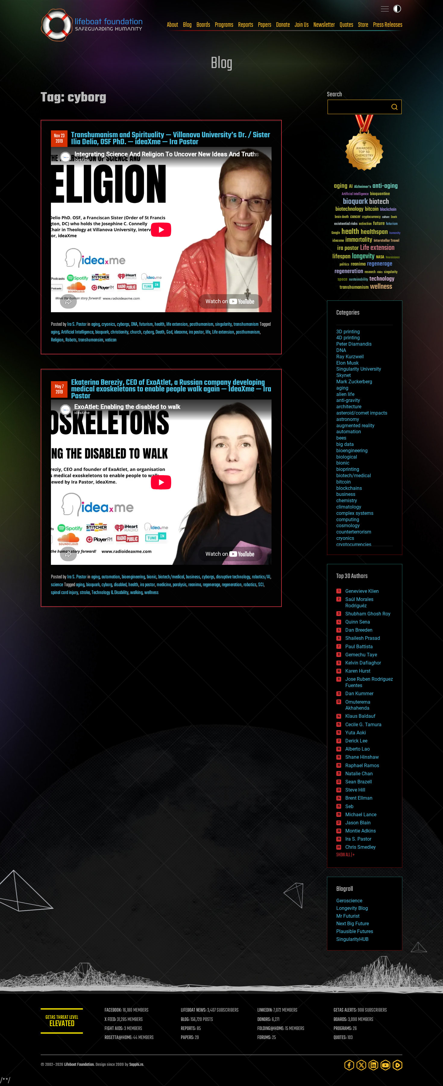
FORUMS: (264, 1038)
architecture (348, 406)
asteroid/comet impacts (361, 413)
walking (136, 593)
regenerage (211, 585)
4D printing (348, 338)
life (208, 332)
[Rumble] (397, 1065)
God (169, 332)
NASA (380, 257)
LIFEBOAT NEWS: (193, 1010)
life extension (177, 324)
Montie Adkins (360, 831)
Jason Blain (358, 823)
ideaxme (180, 332)
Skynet (343, 375)
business (193, 577)
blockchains (349, 488)
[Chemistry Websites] (364, 144)
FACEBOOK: (113, 1010)
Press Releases (387, 25)
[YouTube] (385, 1065)
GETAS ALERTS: (345, 1010)
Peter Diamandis (354, 344)
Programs (224, 25)
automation (111, 577)
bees (341, 438)
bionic (151, 577)
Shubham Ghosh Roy (368, 614)
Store (363, 25)
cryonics (108, 324)
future (379, 223)
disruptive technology (233, 577)
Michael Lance (360, 814)
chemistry (346, 500)
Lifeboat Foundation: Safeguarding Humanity (92, 25)
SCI (261, 585)
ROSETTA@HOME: (118, 1038)
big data (345, 444)
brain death (342, 217)
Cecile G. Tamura (363, 724)
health (160, 324)
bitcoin (372, 209)
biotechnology (349, 209)
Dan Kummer (359, 693)
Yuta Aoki (355, 733)
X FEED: (110, 1020)
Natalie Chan (359, 773)
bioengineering (133, 577)
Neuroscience (393, 258)
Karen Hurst (357, 671)
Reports (245, 25)
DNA (134, 324)
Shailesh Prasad (362, 638)
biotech (379, 202)
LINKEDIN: (264, 1010)
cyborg (148, 332)
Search (394, 107)
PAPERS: (187, 1038)
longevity (363, 256)
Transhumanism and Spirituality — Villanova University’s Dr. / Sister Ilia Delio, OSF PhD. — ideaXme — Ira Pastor (170, 138)
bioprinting (347, 469)
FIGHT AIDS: (114, 1029)
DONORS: (264, 1020)
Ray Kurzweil (350, 356)
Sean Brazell (358, 782)
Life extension (223, 332)
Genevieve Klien (362, 591)
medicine (164, 585)
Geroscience (349, 901)
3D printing (348, 332)
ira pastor (196, 332)
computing (347, 519)
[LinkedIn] (373, 1065)
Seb (349, 806)
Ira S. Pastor (76, 324)
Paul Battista (359, 646)
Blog (187, 25)
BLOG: (185, 1020)
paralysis (180, 585)
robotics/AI (261, 577)
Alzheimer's (362, 187)
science (57, 585)
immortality (358, 240)
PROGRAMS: (343, 1029)
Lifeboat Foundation (79, 1064)
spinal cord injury (64, 593)
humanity (395, 233)
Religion (57, 340)
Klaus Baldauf (360, 716)
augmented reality (355, 425)
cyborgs (123, 324)
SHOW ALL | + (345, 855)
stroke (85, 593)
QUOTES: (340, 1038)
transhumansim (90, 340)
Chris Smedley (360, 847)
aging (95, 324)
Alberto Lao (357, 749)
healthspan (374, 232)
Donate (283, 25)
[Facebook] (349, 1065)
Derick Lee (356, 741)
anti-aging (385, 186)
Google (335, 233)
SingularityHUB (352, 939)
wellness (151, 593)
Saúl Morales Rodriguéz (359, 602)
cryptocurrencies (353, 544)
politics (344, 265)
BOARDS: (340, 1020)
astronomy (347, 419)
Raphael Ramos (362, 765)
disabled (120, 585)
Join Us (302, 25)
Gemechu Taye (361, 655)
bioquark (102, 332)
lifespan (341, 256)
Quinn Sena (357, 622)
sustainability (358, 280)
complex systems (354, 513)
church (135, 332)
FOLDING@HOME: (270, 1029)
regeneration (232, 585)
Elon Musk (347, 363)
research (370, 272)
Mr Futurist (348, 916)
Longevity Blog (352, 908)
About (172, 25)
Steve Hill (355, 790)
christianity (119, 332)
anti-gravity (348, 400)
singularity (223, 324)
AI (351, 187)
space (342, 279)
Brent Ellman (358, 798)
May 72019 (59, 389)
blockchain (388, 209)
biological (346, 457)
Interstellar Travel (386, 241)
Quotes (346, 25)
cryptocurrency (371, 217)
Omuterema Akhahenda (357, 705)
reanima (194, 585)
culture (385, 217)
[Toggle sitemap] (385, 9)
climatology (348, 507)
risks (379, 272)
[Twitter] (361, 1065)
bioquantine (380, 193)
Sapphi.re (136, 1064)
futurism (146, 324)
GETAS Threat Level (62, 1022)
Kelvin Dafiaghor (363, 663)
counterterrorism (353, 532)
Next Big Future (352, 923)
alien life (345, 394)
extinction (365, 224)
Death (160, 332)
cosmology (348, 525)
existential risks (345, 224)
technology (381, 279)
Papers (264, 25)
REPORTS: (188, 1029)
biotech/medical (171, 577)
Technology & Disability (110, 593)
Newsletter (324, 25)
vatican (111, 340)
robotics (249, 585)
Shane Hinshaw (362, 757)
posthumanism (201, 324)
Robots (71, 340)
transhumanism (246, 324)
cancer (355, 217)
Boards (203, 25)
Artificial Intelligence (77, 332)
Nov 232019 (59, 138)
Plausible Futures (354, 931)
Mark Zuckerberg (354, 381)
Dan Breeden (358, 630)
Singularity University (358, 369)
